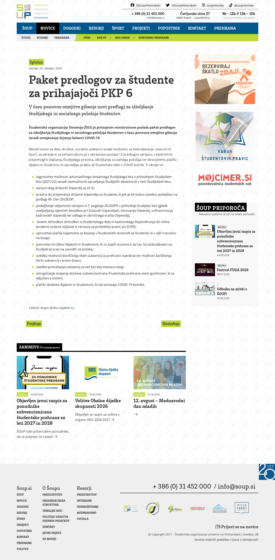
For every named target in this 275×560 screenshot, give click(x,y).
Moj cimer (122, 37)
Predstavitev (52, 494)
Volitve (22, 549)
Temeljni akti (52, 510)
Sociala (83, 518)
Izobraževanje (87, 506)
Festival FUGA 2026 (232, 270)
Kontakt (197, 28)
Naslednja (171, 323)
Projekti (141, 28)
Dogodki (72, 28)
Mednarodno (86, 512)
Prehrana (225, 28)
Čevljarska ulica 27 (195, 13)
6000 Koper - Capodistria (193, 18)
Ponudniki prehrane (154, 37)
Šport (118, 28)
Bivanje (42, 37)
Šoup (27, 28)
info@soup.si (155, 18)
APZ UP (101, 37)
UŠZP (87, 37)
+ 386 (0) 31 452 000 (148, 13)
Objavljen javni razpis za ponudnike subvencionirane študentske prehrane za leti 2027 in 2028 (42, 411)
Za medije (49, 538)
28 (256, 534)
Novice (47, 28)
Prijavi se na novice (239, 526)
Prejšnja (34, 323)
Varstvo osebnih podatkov (211, 539)
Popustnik (169, 28)
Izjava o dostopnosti (245, 539)
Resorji (96, 28)
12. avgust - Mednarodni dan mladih (159, 403)
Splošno (222, 226)
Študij (26, 37)
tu (72, 308)
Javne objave (51, 532)
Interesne (84, 500)
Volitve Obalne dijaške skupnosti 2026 (98, 403)
